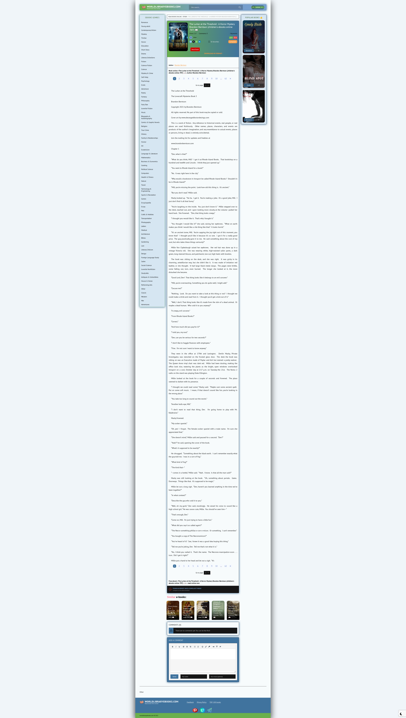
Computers (145, 173)
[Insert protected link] (209, 646)
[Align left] (183, 646)
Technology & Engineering (146, 190)
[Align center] (187, 646)
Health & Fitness (147, 177)
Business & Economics (149, 161)
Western (144, 297)
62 (226, 78)
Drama (143, 54)
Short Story (145, 50)
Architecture (145, 234)
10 (216, 78)
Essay (143, 207)
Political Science (147, 169)
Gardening (145, 242)
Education (145, 46)
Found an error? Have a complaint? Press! (187, 588)
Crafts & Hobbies (147, 214)
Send (174, 676)
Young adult (145, 26)
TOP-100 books (215, 702)
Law (142, 246)
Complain (232, 42)
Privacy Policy (201, 702)
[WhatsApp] (196, 41)
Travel (143, 185)
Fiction (143, 61)
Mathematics (145, 157)
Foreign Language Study (150, 257)
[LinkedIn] (199, 41)
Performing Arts (146, 285)
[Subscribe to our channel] (196, 710)
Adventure (145, 89)
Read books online (175, 17)
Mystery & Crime (147, 73)
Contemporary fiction (148, 30)
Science (144, 69)
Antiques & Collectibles (149, 277)
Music (143, 112)
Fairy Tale (144, 104)
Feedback (190, 702)
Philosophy (145, 101)
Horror (143, 42)
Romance (144, 22)
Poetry (143, 93)
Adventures (145, 304)
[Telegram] (190, 41)
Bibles (143, 238)
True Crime (145, 130)
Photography (146, 222)
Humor (143, 142)
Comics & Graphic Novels (150, 122)
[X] (193, 41)
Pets (142, 210)
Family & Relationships (149, 138)
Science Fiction (146, 65)
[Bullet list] (194, 646)
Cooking (144, 165)
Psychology (145, 81)
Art (142, 146)
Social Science (146, 265)
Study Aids (145, 273)
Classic (143, 293)
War (142, 300)
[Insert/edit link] (205, 646)
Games (143, 199)
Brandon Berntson (180, 65)
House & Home (146, 281)
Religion (144, 126)
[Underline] (179, 646)
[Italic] (175, 646)
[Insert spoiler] (216, 646)
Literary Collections (148, 57)
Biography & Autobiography (146, 117)
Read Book (195, 49)
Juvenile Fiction (146, 108)
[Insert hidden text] (220, 646)
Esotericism (145, 150)
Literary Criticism (147, 250)
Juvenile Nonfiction (148, 269)
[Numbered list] (198, 646)
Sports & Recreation (148, 195)
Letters (143, 226)
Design (143, 254)
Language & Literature (149, 154)
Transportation (146, 218)
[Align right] (190, 646)
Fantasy (144, 97)
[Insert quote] (213, 646)
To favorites (215, 42)
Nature (143, 181)
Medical (144, 230)
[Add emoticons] (202, 646)
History (143, 134)
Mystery (144, 34)
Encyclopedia (146, 203)
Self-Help (144, 77)
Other (185, 17)
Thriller (144, 38)
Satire (143, 261)
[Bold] (172, 646)
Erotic (143, 85)
